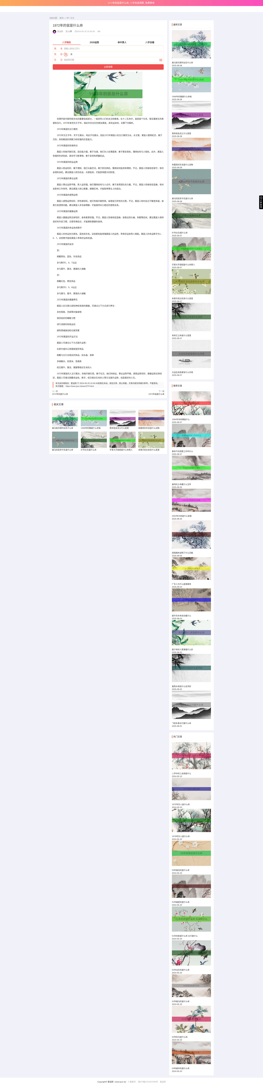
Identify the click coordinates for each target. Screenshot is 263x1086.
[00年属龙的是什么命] (191, 854)
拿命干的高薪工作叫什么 (182, 451)
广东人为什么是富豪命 (181, 584)
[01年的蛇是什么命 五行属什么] (191, 920)
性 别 (58, 54)
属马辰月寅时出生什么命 (182, 62)
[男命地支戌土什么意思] (191, 116)
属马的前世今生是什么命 (182, 198)
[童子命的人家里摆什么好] (191, 634)
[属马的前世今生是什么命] (191, 183)
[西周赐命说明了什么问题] (191, 535)
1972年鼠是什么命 (156, 394)
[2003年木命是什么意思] (191, 501)
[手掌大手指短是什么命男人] (191, 250)
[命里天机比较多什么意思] (191, 283)
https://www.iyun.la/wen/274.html (80, 386)
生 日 (58, 60)
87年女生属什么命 (180, 233)
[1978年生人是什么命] (191, 821)
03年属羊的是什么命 (180, 1068)
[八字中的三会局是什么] (191, 757)
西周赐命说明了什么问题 (182, 553)
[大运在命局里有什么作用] (191, 355)
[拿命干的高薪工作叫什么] (191, 437)
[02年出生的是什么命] (191, 954)
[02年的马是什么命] (191, 1020)
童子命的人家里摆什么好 (182, 649)
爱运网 (163, 1082)
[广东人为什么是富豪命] (191, 569)
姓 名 (58, 48)
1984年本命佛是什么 (181, 419)
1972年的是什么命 (60, 394)
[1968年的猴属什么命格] (191, 81)
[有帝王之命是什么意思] (191, 318)
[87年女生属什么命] (191, 217)
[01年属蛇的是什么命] (191, 887)
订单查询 (261, 203)
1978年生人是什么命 (181, 836)
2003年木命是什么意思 (182, 516)
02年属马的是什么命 (180, 1001)
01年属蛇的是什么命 (180, 902)
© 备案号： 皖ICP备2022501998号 (143, 1082)
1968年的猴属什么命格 (182, 96)
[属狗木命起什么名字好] (191, 669)
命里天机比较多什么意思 (182, 298)
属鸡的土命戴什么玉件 (181, 484)
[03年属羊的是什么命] (191, 1054)
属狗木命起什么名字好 (181, 686)
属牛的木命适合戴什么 (181, 616)
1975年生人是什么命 (181, 804)
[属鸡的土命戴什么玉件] (191, 469)
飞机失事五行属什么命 (181, 723)
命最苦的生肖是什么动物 (182, 165)
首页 (61, 18)
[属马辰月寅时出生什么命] (191, 45)
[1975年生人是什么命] (191, 790)
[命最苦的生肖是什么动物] (191, 150)
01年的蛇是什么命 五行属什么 (185, 936)
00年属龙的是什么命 (180, 870)
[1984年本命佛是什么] (191, 404)
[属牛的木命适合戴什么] (191, 601)
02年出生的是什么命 (180, 970)
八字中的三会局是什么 (181, 773)
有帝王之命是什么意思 (181, 335)
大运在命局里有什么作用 (182, 372)
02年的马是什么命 (180, 1037)
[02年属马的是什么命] (191, 987)
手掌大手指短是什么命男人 (183, 265)
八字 (67, 18)
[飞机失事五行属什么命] (191, 706)
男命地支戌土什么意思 (181, 133)
